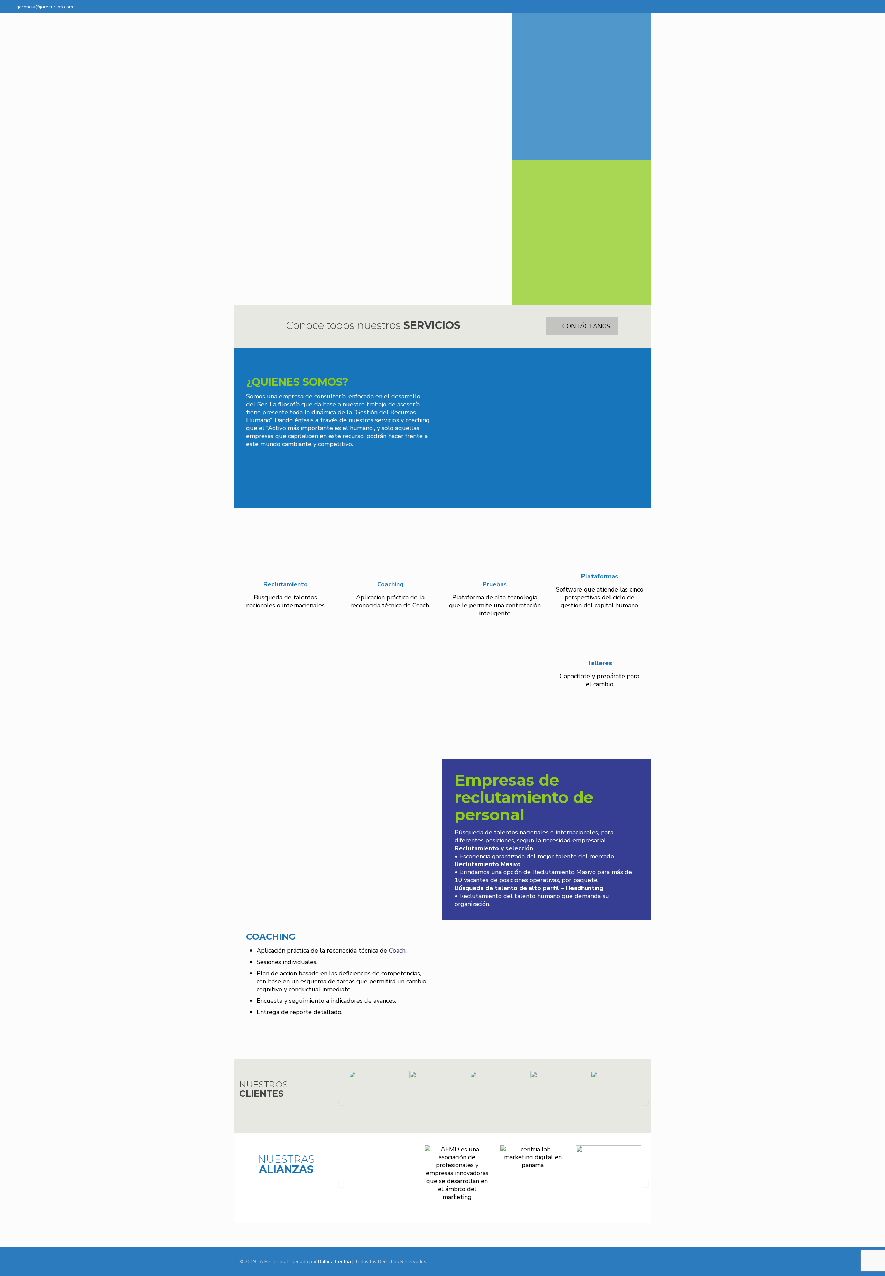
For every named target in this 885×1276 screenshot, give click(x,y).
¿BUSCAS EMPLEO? (581, 123)
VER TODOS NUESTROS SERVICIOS (447, 722)
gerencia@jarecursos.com (44, 6)
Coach (397, 950)
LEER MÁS (343, 469)
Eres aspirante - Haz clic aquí (581, 145)
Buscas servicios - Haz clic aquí (581, 290)
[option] (374, 1102)
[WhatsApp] (835, 6)
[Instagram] (872, 6)
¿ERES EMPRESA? (581, 270)
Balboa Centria (334, 1261)
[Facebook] (844, 6)
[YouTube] (853, 6)
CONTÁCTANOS (586, 326)
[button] (341, 1102)
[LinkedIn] (863, 6)
